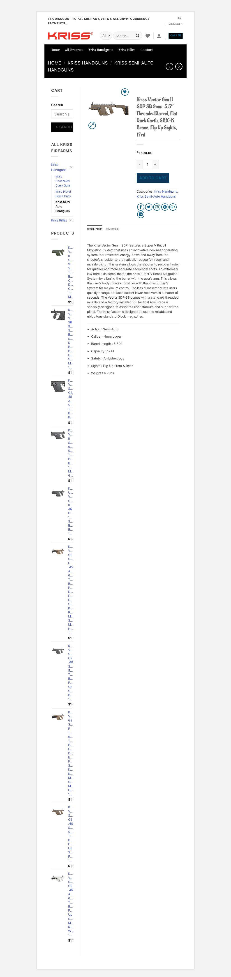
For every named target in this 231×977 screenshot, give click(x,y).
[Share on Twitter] (148, 207)
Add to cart (153, 177)
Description (94, 228)
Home (55, 50)
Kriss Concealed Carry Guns (63, 181)
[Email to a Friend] (157, 207)
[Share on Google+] (173, 207)
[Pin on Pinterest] (165, 207)
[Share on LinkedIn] (141, 214)
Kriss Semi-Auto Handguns (63, 206)
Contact (147, 50)
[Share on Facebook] (141, 207)
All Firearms (74, 50)
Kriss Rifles (126, 50)
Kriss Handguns (100, 50)
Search (57, 105)
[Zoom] (92, 125)
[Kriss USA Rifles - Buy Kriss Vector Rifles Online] (70, 35)
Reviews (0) (112, 228)
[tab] (94, 229)
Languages (174, 23)
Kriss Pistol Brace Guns (63, 194)
